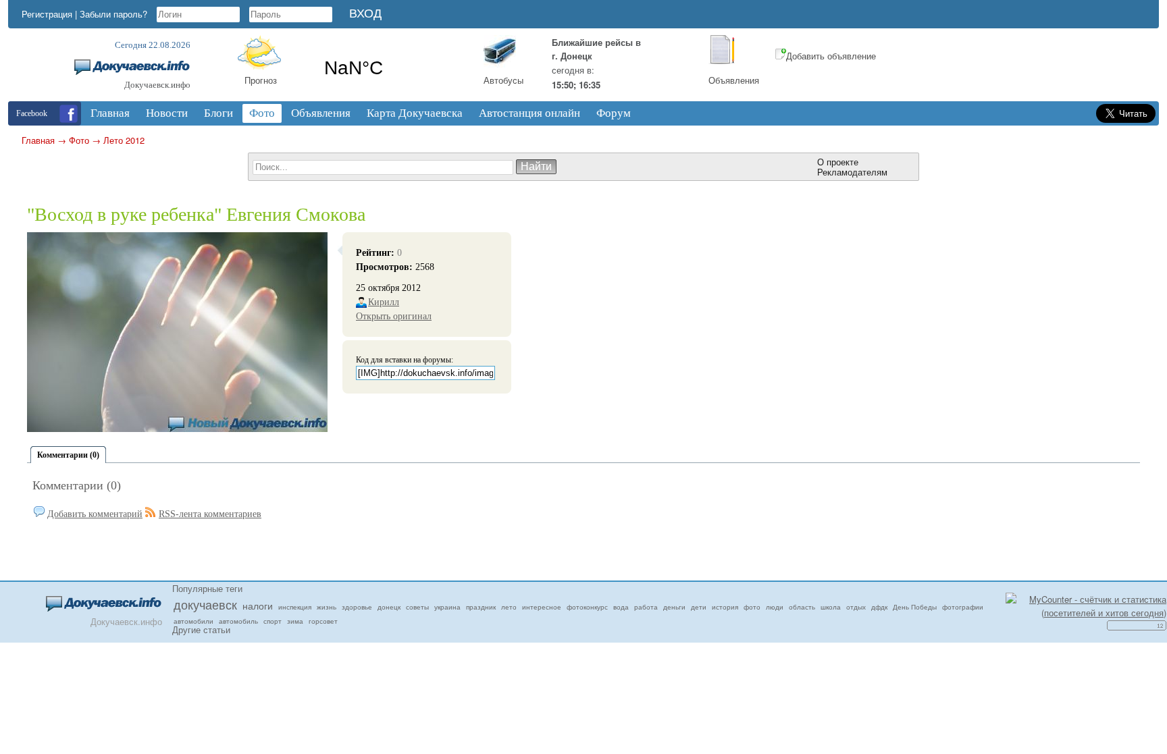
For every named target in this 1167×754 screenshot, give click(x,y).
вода (621, 607)
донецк (389, 607)
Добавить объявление (831, 55)
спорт (272, 621)
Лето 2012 (124, 140)
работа (646, 607)
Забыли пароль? (113, 13)
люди (774, 607)
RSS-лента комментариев (210, 514)
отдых (856, 607)
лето (509, 607)
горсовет (323, 621)
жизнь (326, 607)
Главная (38, 140)
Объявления (733, 80)
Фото (79, 140)
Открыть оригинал (394, 316)
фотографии (962, 607)
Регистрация (47, 13)
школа (831, 607)
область (802, 607)
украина (447, 607)
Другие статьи (201, 629)
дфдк (879, 607)
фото (752, 607)
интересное (541, 607)
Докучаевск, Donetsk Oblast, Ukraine (393, 68)
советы (417, 607)
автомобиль (238, 621)
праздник (481, 607)
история (725, 607)
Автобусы (503, 80)
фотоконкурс (587, 607)
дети (698, 607)
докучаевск (205, 604)
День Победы (915, 607)
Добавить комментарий (94, 514)
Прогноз (260, 80)
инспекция (294, 607)
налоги (257, 605)
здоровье (357, 607)
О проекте (837, 161)
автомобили (193, 621)
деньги (674, 607)
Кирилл (383, 302)
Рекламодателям (852, 171)
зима (295, 621)
